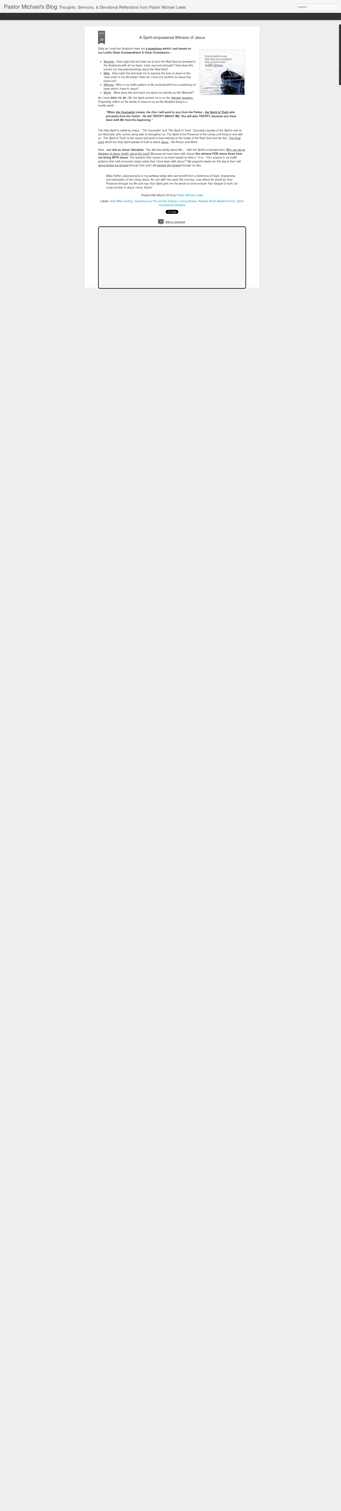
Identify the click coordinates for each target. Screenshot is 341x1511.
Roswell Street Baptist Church (216, 201)
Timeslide (86, 16)
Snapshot (71, 16)
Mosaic (45, 16)
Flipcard (19, 16)
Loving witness (187, 201)
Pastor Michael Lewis (190, 195)
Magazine (32, 16)
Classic (6, 16)
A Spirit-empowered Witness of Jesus (172, 37)
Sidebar (58, 16)
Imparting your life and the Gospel (155, 201)
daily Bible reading (121, 201)
